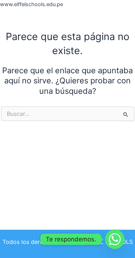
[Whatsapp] (115, 239)
